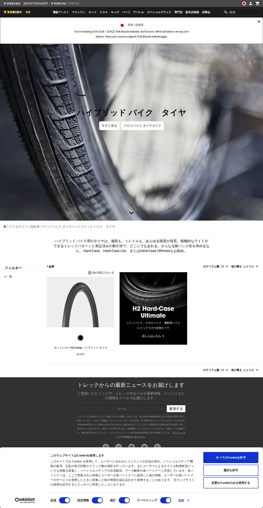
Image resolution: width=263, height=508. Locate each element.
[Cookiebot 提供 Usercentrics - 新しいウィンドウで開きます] (25, 500)
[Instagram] (105, 447)
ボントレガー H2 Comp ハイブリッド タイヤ (80, 347)
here (164, 36)
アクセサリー (18, 226)
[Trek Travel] (65, 3)
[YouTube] (144, 447)
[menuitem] (60, 12)
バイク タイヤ (62, 226)
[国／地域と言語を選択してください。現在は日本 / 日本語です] (244, 3)
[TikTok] (118, 447)
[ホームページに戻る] (5, 226)
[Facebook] (131, 447)
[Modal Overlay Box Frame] (131, 409)
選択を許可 (231, 470)
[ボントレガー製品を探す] (35, 3)
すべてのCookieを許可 (231, 457)
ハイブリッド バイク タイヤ (94, 226)
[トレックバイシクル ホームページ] (12, 4)
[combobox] (241, 12)
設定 (181, 500)
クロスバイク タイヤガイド (142, 125)
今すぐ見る (109, 125)
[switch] (97, 500)
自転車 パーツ (40, 226)
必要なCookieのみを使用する (231, 482)
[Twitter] (157, 447)
